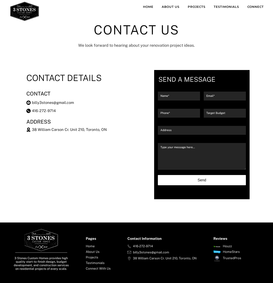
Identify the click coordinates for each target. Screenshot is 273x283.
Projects (92, 257)
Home (90, 246)
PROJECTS (196, 7)
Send (202, 180)
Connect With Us (98, 268)
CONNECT (255, 7)
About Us (93, 252)
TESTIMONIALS (226, 7)
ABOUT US (170, 7)
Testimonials (95, 263)
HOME (148, 7)
